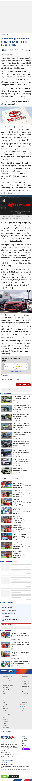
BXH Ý (4, 717)
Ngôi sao (5, 627)
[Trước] (3, 366)
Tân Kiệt (29, 546)
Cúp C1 (4, 691)
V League (5, 698)
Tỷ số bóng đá (6, 681)
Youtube (25, 738)
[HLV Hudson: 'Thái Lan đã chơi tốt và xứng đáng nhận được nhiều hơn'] (6, 510)
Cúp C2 (4, 706)
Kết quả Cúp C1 (25, 676)
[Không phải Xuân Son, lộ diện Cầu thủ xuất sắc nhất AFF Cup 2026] (6, 519)
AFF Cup (4, 710)
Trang (16, 402)
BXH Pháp (5, 725)
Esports (23, 706)
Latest (3, 731)
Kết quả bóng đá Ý (25, 681)
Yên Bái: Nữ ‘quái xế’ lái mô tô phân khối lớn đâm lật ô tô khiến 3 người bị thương (21, 416)
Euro (4, 702)
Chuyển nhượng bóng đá (8, 685)
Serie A (4, 695)
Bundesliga (5, 697)
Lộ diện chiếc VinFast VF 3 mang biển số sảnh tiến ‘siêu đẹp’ (22, 469)
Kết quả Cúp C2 (25, 693)
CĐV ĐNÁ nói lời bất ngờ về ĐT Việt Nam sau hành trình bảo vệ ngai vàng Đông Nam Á (18, 546)
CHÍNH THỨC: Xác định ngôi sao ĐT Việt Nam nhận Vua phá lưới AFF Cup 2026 (19, 537)
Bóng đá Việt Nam (7, 712)
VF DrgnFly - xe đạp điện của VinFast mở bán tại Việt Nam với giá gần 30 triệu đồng (22, 407)
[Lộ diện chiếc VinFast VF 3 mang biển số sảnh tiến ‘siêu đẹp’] (6, 470)
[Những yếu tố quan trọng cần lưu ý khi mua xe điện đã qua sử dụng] (6, 399)
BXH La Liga (5, 715)
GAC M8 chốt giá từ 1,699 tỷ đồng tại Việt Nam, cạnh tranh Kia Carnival (21, 452)
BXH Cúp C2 (5, 721)
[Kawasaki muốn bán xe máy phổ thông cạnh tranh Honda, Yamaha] (6, 435)
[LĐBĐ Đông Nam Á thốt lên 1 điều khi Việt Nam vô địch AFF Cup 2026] (6, 554)
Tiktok (24, 745)
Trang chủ (3, 34)
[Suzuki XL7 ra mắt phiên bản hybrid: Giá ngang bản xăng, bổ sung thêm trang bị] (6, 426)
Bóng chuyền (24, 702)
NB (30, 537)
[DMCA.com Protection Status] (10, 776)
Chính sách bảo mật (5, 762)
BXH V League (6, 727)
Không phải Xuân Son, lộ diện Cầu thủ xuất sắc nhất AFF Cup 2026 (17, 519)
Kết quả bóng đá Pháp (25, 690)
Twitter (24, 742)
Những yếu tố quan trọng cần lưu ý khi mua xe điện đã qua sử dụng (22, 398)
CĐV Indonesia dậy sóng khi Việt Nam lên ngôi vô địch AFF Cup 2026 (17, 528)
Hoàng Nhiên (28, 485)
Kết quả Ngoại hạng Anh (26, 678)
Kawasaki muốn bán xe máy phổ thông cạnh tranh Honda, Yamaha (22, 434)
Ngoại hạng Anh (6, 689)
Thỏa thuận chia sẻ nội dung (7, 760)
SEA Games (5, 708)
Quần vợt (23, 704)
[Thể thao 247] (7, 671)
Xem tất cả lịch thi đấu (16, 371)
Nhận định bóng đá (7, 680)
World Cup (5, 700)
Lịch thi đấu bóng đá (7, 676)
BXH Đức (5, 723)
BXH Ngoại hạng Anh (7, 714)
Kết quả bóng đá (6, 678)
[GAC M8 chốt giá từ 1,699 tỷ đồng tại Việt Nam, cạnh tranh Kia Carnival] (6, 453)
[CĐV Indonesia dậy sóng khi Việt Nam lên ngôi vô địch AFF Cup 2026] (6, 528)
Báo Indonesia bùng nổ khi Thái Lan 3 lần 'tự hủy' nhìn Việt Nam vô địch (17, 485)
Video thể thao (6, 687)
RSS (24, 743)
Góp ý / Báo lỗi (23, 384)
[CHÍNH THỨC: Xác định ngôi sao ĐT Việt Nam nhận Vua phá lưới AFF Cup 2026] (6, 536)
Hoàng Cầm (28, 502)
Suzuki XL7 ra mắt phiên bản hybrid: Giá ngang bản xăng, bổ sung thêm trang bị (21, 425)
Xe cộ (23, 708)
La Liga (4, 693)
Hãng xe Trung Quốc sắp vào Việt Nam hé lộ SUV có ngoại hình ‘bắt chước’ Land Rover (21, 461)
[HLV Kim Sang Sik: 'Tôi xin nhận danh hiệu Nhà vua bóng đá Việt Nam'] (6, 493)
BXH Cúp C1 (5, 719)
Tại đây (11, 764)
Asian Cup (5, 704)
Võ (22, 710)
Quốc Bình (17, 420)
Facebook (25, 740)
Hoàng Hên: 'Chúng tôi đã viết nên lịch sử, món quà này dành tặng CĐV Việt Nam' (18, 502)
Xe (7, 34)
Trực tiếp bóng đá (6, 683)
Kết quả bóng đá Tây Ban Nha (25, 684)
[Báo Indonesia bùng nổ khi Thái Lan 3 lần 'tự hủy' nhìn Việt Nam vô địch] (6, 484)
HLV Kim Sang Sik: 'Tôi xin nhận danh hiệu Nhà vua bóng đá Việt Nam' (17, 493)
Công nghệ (8, 731)
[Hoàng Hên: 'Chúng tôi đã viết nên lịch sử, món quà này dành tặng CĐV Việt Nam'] (6, 502)
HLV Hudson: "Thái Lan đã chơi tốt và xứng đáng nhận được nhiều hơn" (17, 511)
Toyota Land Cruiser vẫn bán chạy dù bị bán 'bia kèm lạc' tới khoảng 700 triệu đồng (21, 443)
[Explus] (16, 377)
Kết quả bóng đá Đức (25, 687)
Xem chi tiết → (26, 360)
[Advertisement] (16, 17)
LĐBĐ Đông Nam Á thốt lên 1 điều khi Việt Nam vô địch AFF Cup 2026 (17, 554)
